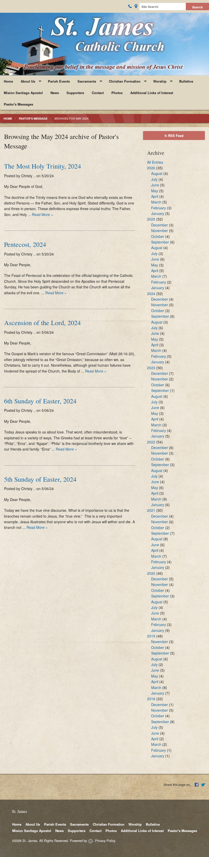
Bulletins (186, 81)
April (154, 196)
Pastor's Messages (18, 104)
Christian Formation (124, 81)
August (156, 173)
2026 (151, 167)
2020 (151, 573)
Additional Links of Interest (151, 92)
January (157, 213)
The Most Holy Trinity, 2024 (42, 166)
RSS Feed (175, 135)
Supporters (75, 92)
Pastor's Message (33, 118)
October (157, 236)
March (156, 201)
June (155, 184)
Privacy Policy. (105, 840)
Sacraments (86, 81)
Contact (98, 92)
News (54, 92)
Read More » (42, 214)
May (154, 190)
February (158, 207)
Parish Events (59, 81)
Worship (159, 81)
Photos (117, 92)
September (160, 242)
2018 (151, 698)
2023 (151, 367)
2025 (151, 219)
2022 (151, 441)
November (159, 230)
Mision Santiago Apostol (23, 92)
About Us (28, 81)
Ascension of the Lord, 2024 (42, 322)
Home (8, 81)
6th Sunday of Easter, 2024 (40, 400)
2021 (151, 510)
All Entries (155, 162)
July (154, 179)
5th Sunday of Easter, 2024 (40, 479)
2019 (151, 635)
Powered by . (82, 840)
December (159, 224)
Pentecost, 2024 (25, 244)
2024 (151, 293)
